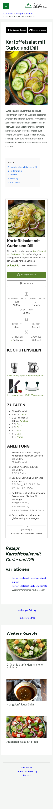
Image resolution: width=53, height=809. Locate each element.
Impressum (26, 767)
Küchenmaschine (34, 375)
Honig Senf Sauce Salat (20, 704)
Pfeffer (19, 437)
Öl (18, 427)
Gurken (23, 414)
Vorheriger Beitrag (27, 610)
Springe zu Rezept (18, 30)
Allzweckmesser (15, 395)
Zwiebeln (24, 421)
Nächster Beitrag (27, 618)
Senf (18, 430)
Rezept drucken (39, 30)
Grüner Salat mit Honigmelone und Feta (24, 666)
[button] (8, 265)
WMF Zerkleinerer (16, 375)
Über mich (26, 775)
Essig (19, 424)
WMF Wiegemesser (34, 395)
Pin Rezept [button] (28, 283)
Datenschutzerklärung (26, 771)
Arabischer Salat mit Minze (22, 741)
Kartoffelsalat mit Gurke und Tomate (29, 586)
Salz (18, 433)
